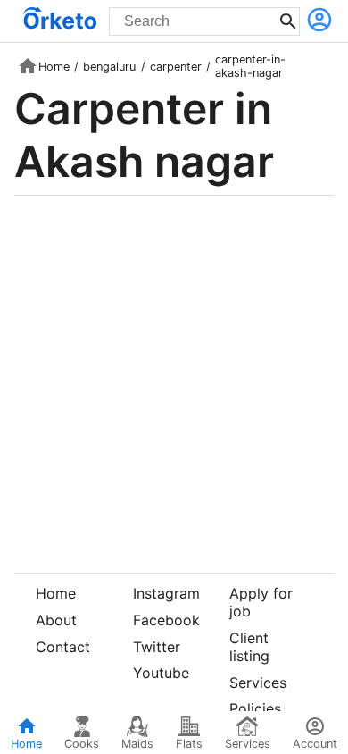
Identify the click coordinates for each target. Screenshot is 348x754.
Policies (255, 708)
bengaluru (109, 66)
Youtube (161, 673)
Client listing (249, 647)
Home (54, 66)
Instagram (166, 593)
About (56, 620)
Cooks (81, 743)
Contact (63, 647)
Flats (189, 743)
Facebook (166, 620)
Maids (137, 743)
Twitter (156, 647)
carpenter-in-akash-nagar (250, 66)
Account (315, 743)
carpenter (176, 66)
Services (257, 682)
